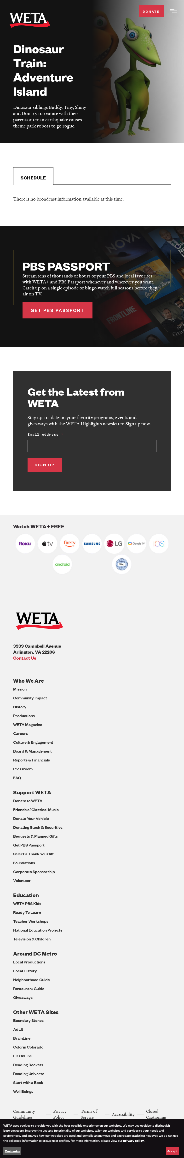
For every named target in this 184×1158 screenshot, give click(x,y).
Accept (172, 1150)
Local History (25, 971)
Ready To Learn (27, 912)
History (19, 706)
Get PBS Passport (29, 845)
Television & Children (32, 939)
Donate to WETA (27, 800)
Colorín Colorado (28, 1047)
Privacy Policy (60, 1114)
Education (26, 895)
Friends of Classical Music (36, 809)
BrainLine (21, 1038)
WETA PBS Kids (27, 903)
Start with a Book (28, 1082)
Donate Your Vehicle (31, 818)
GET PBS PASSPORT (57, 310)
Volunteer (22, 880)
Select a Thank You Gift (33, 854)
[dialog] (92, 1138)
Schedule (33, 178)
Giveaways (23, 997)
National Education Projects (37, 930)
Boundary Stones (28, 1020)
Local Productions (29, 962)
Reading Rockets (28, 1064)
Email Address (43, 434)
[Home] (30, 21)
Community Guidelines (24, 1114)
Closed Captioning (156, 1114)
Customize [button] (12, 1150)
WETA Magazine (27, 724)
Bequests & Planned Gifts (35, 836)
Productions (24, 715)
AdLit (18, 1029)
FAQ (17, 777)
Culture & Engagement (33, 742)
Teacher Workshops (30, 921)
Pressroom (23, 769)
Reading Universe (28, 1073)
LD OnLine (22, 1056)
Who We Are (28, 680)
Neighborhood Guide (31, 979)
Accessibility (123, 1114)
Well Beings (23, 1091)
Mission (20, 689)
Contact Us (24, 658)
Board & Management (32, 751)
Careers (20, 733)
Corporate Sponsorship (34, 871)
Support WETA (32, 792)
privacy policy (133, 1140)
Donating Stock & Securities (38, 827)
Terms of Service (89, 1114)
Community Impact (30, 698)
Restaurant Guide (28, 988)
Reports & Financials (31, 760)
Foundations (24, 862)
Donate (151, 11)
